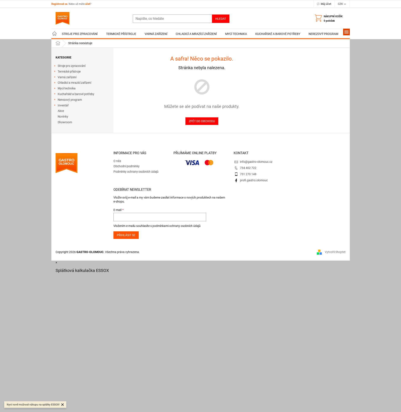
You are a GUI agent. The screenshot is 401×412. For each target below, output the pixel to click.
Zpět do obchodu (202, 121)
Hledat (220, 18)
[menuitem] (54, 34)
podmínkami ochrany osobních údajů (176, 226)
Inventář (63, 105)
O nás (117, 161)
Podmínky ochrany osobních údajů (136, 171)
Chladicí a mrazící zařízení (74, 82)
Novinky (63, 116)
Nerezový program (70, 99)
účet (87, 4)
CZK (341, 3)
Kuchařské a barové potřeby (76, 94)
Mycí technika (67, 88)
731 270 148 (248, 174)
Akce (61, 111)
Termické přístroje (69, 71)
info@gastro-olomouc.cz (256, 161)
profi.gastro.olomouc (254, 180)
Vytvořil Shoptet (335, 252)
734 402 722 (248, 168)
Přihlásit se (126, 235)
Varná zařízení (67, 77)
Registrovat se (59, 4)
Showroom (65, 122)
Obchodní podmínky (126, 166)
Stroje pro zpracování (71, 66)
